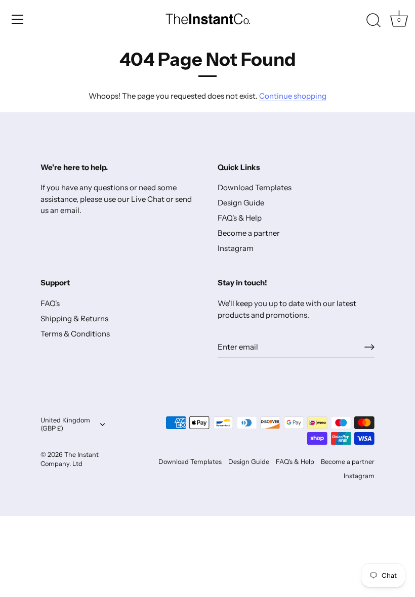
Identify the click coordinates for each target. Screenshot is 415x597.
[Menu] (18, 19)
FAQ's (50, 303)
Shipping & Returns (74, 318)
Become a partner (249, 233)
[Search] (373, 21)
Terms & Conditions (75, 333)
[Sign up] (369, 347)
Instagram (236, 248)
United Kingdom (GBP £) (65, 424)
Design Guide (241, 202)
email (69, 210)
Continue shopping (292, 96)
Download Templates (255, 187)
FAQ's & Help (240, 218)
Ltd (77, 463)
